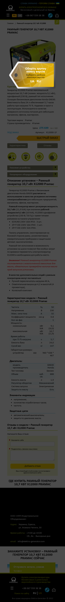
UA (32, 81)
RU (39, 81)
